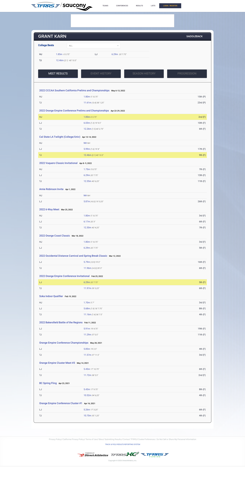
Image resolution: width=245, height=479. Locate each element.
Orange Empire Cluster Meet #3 (57, 362)
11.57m (87, 355)
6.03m (87, 123)
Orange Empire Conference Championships (63, 342)
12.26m (87, 128)
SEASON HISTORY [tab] (144, 73)
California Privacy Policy (73, 439)
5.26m (87, 409)
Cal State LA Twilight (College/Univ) (59, 136)
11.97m (87, 288)
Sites (101, 439)
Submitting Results (113, 439)
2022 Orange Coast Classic (54, 235)
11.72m (87, 375)
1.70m (87, 302)
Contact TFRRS (130, 439)
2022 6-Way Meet (49, 209)
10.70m (87, 415)
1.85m (59, 54)
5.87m (87, 201)
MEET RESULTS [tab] (58, 73)
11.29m (87, 334)
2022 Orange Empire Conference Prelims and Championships (74, 110)
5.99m (87, 149)
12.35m (87, 181)
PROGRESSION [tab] (187, 73)
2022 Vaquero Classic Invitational (58, 163)
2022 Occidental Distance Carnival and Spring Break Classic (73, 255)
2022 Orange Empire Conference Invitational (64, 276)
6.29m (115, 54)
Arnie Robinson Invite (51, 189)
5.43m (87, 389)
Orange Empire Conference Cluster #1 (60, 403)
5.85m (87, 349)
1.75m (87, 169)
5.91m (87, 328)
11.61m (87, 102)
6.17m (87, 221)
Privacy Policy (55, 439)
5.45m (87, 369)
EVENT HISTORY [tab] (101, 73)
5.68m (87, 308)
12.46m (60, 60)
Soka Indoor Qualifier (51, 296)
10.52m (87, 395)
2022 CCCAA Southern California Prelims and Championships (74, 90)
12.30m (87, 227)
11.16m (87, 314)
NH (85, 143)
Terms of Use (91, 439)
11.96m (87, 268)
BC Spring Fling (48, 383)
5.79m (87, 262)
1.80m (87, 96)
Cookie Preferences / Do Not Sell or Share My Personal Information (167, 439)
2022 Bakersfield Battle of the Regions (61, 322)
